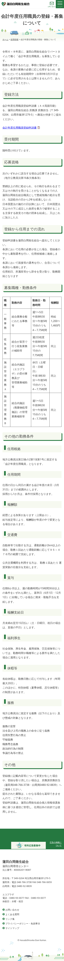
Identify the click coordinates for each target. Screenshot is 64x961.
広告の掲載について (56, 844)
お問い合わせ (12, 909)
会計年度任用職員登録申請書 (19, 127)
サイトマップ (12, 928)
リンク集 (10, 918)
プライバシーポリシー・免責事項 (22, 923)
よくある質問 (12, 914)
